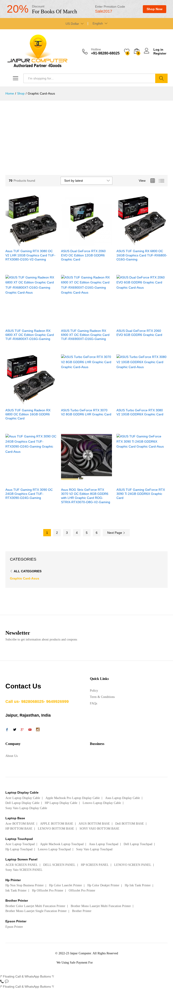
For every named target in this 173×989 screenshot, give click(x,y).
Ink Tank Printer (16, 890)
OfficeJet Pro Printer (82, 890)
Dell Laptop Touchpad (138, 844)
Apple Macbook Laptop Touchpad (62, 844)
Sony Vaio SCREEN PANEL (24, 869)
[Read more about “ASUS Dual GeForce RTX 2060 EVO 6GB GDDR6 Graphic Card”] (131, 323)
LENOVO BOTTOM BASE (56, 828)
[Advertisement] (86, 134)
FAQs (93, 703)
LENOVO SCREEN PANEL (132, 865)
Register (159, 53)
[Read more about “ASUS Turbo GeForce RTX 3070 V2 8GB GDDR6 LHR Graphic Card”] (75, 403)
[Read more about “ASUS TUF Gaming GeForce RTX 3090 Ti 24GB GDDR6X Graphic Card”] (131, 482)
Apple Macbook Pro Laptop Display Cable (73, 798)
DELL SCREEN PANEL (59, 865)
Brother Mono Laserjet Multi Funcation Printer (101, 906)
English (98, 23)
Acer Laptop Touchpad (20, 844)
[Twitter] (14, 730)
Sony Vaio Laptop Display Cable (26, 808)
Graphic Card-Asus (24, 578)
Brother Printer (81, 911)
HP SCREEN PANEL (95, 865)
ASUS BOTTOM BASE (94, 823)
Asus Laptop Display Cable (122, 798)
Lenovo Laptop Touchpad (54, 849)
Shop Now (154, 9)
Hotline (96, 49)
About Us (11, 756)
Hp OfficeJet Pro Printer (47, 890)
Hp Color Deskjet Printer (103, 885)
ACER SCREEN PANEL (21, 865)
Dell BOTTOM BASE (129, 823)
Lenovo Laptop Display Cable (102, 803)
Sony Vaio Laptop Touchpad (94, 849)
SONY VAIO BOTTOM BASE (99, 828)
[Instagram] (38, 730)
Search (161, 78)
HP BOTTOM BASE (18, 828)
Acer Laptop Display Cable (22, 798)
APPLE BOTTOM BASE (56, 823)
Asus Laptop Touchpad (103, 844)
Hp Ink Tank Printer (138, 885)
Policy (94, 690)
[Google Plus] (22, 730)
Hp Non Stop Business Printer (24, 885)
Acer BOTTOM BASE (20, 823)
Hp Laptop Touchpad (18, 849)
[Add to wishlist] (40, 243)
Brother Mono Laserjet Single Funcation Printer (36, 911)
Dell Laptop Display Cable (22, 803)
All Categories (27, 571)
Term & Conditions (102, 697)
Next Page (115, 532)
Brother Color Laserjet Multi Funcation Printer (35, 906)
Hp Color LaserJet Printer (65, 885)
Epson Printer (14, 926)
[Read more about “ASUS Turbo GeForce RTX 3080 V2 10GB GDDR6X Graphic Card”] (131, 403)
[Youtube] (30, 730)
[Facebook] (7, 730)
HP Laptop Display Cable (61, 803)
